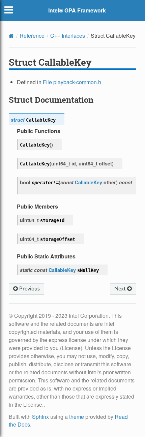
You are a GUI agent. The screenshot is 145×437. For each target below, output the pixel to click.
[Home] (11, 35)
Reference (32, 35)
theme (76, 416)
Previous (29, 288)
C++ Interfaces (67, 35)
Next (120, 288)
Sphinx (40, 416)
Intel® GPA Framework (77, 10)
